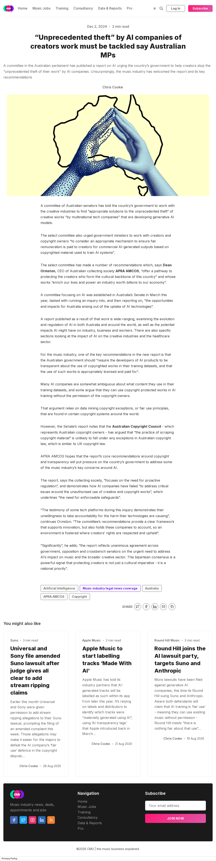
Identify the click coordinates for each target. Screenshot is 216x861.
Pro (129, 8)
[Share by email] (163, 606)
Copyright (79, 596)
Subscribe (200, 8)
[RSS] (51, 820)
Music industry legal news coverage (110, 588)
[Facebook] (14, 820)
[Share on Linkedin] (154, 606)
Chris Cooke (28, 766)
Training (61, 8)
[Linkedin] (42, 820)
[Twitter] (23, 820)
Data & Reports (110, 8)
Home (22, 8)
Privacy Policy (9, 858)
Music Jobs (41, 8)
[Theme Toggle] (154, 8)
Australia (152, 588)
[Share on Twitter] (137, 606)
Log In (175, 8)
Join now (175, 818)
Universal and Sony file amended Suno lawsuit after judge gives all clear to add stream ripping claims (35, 670)
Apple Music (91, 640)
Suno (14, 640)
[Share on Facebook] (146, 606)
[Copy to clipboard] (172, 606)
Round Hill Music (167, 640)
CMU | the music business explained (113, 849)
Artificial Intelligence (59, 588)
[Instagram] (32, 820)
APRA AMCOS (53, 596)
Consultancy (83, 8)
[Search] (161, 8)
